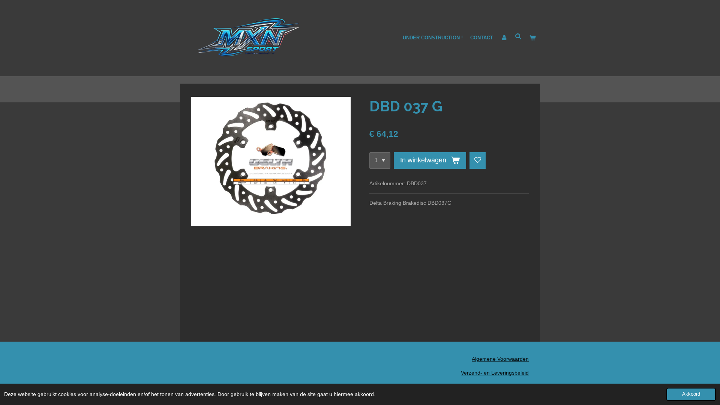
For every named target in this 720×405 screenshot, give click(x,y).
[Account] (504, 38)
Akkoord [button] (691, 394)
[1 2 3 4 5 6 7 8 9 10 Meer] (379, 160)
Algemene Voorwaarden (500, 359)
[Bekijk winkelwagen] (533, 38)
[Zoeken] (519, 36)
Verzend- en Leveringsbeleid (495, 373)
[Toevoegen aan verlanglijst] (478, 160)
